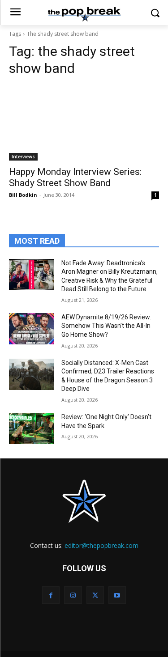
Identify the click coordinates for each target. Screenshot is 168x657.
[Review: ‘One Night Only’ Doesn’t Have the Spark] (31, 428)
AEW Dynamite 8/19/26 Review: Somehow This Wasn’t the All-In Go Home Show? (106, 326)
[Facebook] (51, 595)
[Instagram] (73, 595)
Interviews (23, 156)
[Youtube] (117, 595)
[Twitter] (95, 595)
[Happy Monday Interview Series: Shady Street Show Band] (84, 123)
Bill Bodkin (23, 194)
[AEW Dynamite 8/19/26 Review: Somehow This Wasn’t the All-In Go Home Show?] (31, 328)
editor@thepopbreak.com (101, 545)
